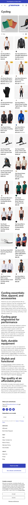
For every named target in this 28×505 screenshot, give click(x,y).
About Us (4, 454)
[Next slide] (25, 24)
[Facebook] (3, 409)
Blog (3, 459)
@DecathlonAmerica (11, 404)
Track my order (14, 465)
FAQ (3, 437)
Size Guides (5, 447)
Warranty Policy (6, 445)
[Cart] (26, 5)
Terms (17, 420)
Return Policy (6, 442)
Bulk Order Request (7, 431)
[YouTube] (10, 409)
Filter (4, 34)
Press (3, 456)
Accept (13, 494)
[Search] (5, 5)
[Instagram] (7, 409)
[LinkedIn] (13, 409)
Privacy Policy (21, 490)
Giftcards (4, 428)
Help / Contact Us (7, 440)
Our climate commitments (14, 470)
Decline (13, 497)
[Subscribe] (24, 417)
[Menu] (1, 5)
